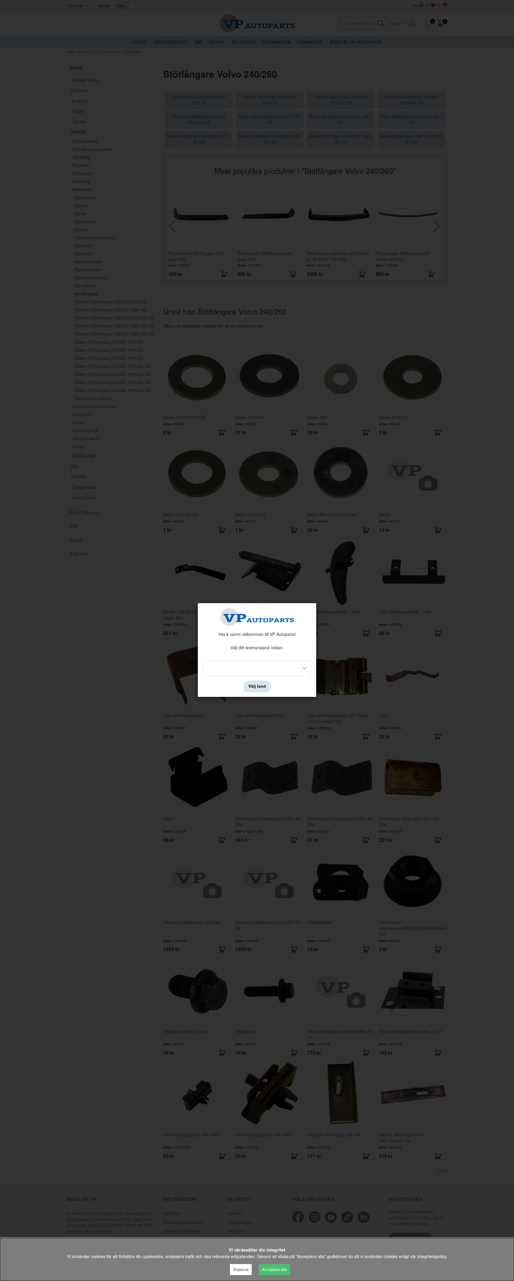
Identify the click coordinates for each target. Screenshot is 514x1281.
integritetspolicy (431, 1256)
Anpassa (240, 1269)
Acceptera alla (274, 1269)
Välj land (257, 686)
